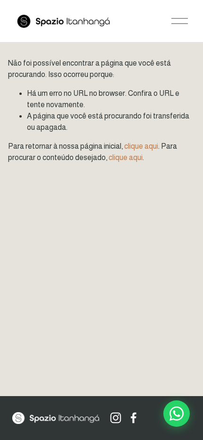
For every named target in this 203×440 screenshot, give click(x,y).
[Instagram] (115, 417)
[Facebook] (133, 417)
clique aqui (141, 146)
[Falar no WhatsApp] (176, 413)
